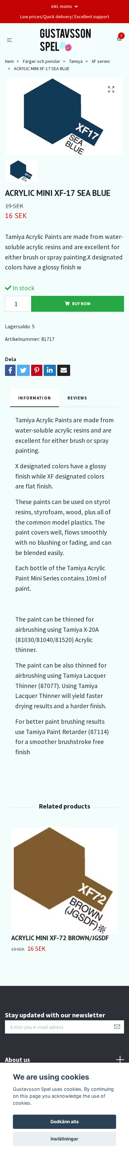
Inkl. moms (62, 6)
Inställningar (64, 1138)
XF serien (101, 61)
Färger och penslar (41, 61)
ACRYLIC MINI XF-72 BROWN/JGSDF (60, 938)
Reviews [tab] (77, 397)
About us (17, 1060)
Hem (9, 61)
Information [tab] (34, 397)
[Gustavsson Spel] (66, 39)
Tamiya (76, 61)
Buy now (81, 303)
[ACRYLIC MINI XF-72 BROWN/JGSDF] (64, 880)
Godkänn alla (64, 1121)
